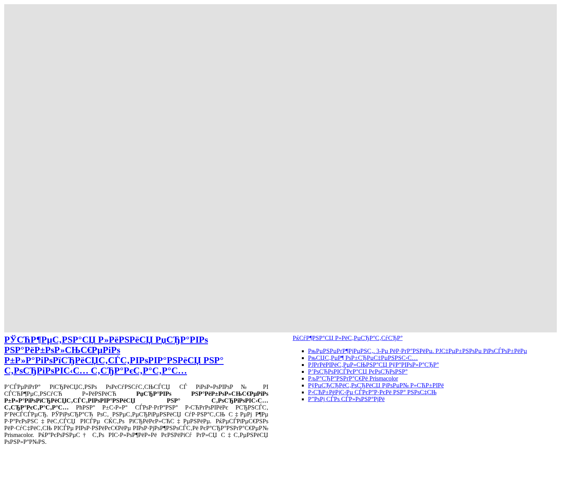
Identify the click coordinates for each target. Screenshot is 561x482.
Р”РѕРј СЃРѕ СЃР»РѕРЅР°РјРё (346, 399)
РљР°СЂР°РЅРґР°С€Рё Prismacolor (353, 378)
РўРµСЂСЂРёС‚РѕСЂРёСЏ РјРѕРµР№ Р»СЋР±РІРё (376, 385)
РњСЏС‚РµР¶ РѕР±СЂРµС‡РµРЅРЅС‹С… (363, 358)
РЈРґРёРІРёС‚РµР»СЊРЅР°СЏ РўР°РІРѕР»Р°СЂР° (373, 364)
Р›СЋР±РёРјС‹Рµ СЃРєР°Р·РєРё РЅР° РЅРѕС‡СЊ (372, 392)
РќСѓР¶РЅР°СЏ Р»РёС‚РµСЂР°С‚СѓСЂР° (348, 338)
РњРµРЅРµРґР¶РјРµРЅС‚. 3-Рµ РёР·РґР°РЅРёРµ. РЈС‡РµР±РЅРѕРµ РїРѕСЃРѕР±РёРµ (417, 351)
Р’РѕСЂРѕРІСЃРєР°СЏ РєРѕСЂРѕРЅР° (358, 371)
